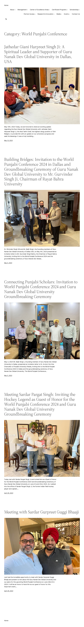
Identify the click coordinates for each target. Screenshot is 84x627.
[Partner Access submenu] (35, 14)
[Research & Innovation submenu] (54, 14)
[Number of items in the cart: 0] (6, 19)
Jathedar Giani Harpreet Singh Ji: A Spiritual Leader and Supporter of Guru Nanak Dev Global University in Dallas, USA (38, 54)
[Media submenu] (61, 14)
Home (6, 5)
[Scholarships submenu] (79, 9)
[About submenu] (15, 9)
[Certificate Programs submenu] (67, 9)
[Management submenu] (27, 9)
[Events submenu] (69, 14)
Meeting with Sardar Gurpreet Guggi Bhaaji (41, 511)
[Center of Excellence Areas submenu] (49, 9)
